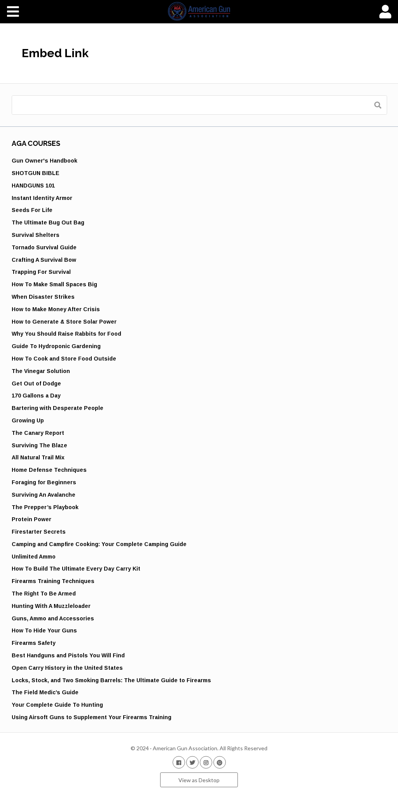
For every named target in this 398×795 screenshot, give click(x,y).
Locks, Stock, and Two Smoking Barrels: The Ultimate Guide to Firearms (111, 680)
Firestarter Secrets (39, 532)
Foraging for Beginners (44, 482)
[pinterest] (219, 762)
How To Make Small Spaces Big (54, 284)
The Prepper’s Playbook (45, 507)
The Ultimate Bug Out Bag (48, 222)
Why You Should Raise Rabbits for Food (66, 334)
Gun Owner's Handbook (44, 161)
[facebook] (179, 762)
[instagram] (206, 762)
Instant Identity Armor (42, 198)
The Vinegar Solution (41, 371)
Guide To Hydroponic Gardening (56, 346)
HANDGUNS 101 (33, 185)
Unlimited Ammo (34, 556)
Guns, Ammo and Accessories (53, 618)
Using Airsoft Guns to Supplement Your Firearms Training (91, 717)
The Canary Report (38, 433)
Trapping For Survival (41, 272)
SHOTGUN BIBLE (35, 173)
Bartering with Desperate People (57, 408)
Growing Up (28, 420)
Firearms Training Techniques (53, 581)
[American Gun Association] (199, 11)
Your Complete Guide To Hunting (57, 705)
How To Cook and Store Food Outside (64, 358)
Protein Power (31, 519)
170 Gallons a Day (36, 395)
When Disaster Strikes (43, 297)
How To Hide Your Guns (44, 630)
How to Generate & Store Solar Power (64, 322)
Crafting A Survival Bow (44, 260)
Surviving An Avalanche (43, 495)
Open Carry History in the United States (67, 668)
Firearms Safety (34, 643)
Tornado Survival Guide (44, 247)
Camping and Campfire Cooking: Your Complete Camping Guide (99, 544)
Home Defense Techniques (49, 470)
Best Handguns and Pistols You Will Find (68, 655)
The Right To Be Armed (44, 593)
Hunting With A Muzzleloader (51, 606)
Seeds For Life (32, 210)
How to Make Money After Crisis (56, 309)
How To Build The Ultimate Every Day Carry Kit (76, 569)
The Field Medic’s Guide (45, 692)
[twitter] (192, 762)
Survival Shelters (35, 235)
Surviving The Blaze (39, 445)
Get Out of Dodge (36, 383)
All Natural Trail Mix (38, 457)
